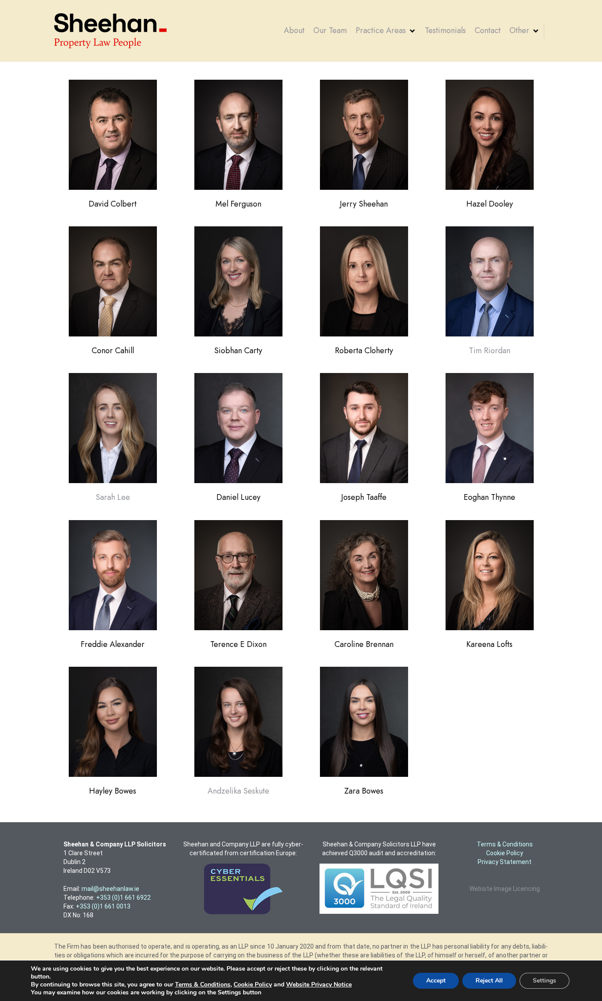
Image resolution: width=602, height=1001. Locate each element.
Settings (544, 980)
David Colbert (113, 204)
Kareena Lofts (489, 644)
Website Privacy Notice (319, 984)
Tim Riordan (489, 350)
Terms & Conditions (202, 984)
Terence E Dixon (238, 644)
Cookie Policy (253, 984)
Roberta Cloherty (364, 350)
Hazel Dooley (489, 204)
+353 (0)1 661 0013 (103, 906)
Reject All (489, 980)
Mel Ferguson (238, 204)
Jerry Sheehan (364, 204)
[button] (385, 30)
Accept (436, 980)
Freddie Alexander (113, 644)
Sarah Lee (113, 497)
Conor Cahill (113, 350)
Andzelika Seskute (238, 791)
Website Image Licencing (504, 888)
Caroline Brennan (364, 644)
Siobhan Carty (238, 350)
